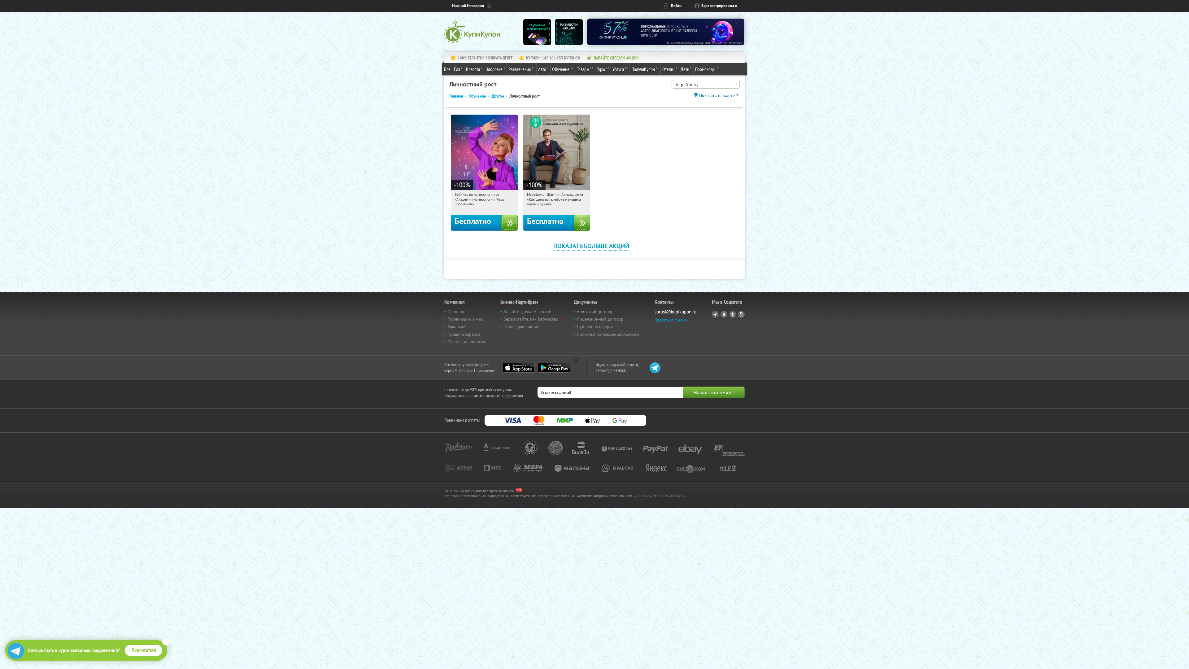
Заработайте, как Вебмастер (530, 319)
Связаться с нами (671, 320)
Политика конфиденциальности (608, 334)
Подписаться (144, 650)
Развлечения (521, 69)
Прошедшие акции (521, 326)
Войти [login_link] (676, 5)
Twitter (732, 314)
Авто (543, 69)
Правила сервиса (463, 334)
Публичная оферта (595, 326)
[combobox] (706, 84)
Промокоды (707, 69)
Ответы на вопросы (466, 341)
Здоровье (495, 69)
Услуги (620, 69)
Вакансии (456, 326)
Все (447, 69)
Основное (457, 311)
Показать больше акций (591, 246)
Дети (686, 69)
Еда (458, 69)
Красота (474, 69)
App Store (518, 368)
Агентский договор (595, 311)
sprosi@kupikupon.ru (675, 312)
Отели (669, 69)
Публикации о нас (465, 319)
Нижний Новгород (468, 5)
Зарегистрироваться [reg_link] (719, 5)
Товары (585, 69)
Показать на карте (717, 95)
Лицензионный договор (600, 319)
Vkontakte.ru (724, 314)
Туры (603, 69)
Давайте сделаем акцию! (527, 311)
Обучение (562, 69)
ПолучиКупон (645, 69)
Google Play (554, 368)
